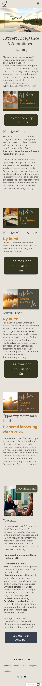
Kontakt (7, 665)
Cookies (7, 671)
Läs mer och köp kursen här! (21, 120)
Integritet (32, 665)
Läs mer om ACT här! (25, 86)
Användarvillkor (19, 665)
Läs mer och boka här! (21, 637)
